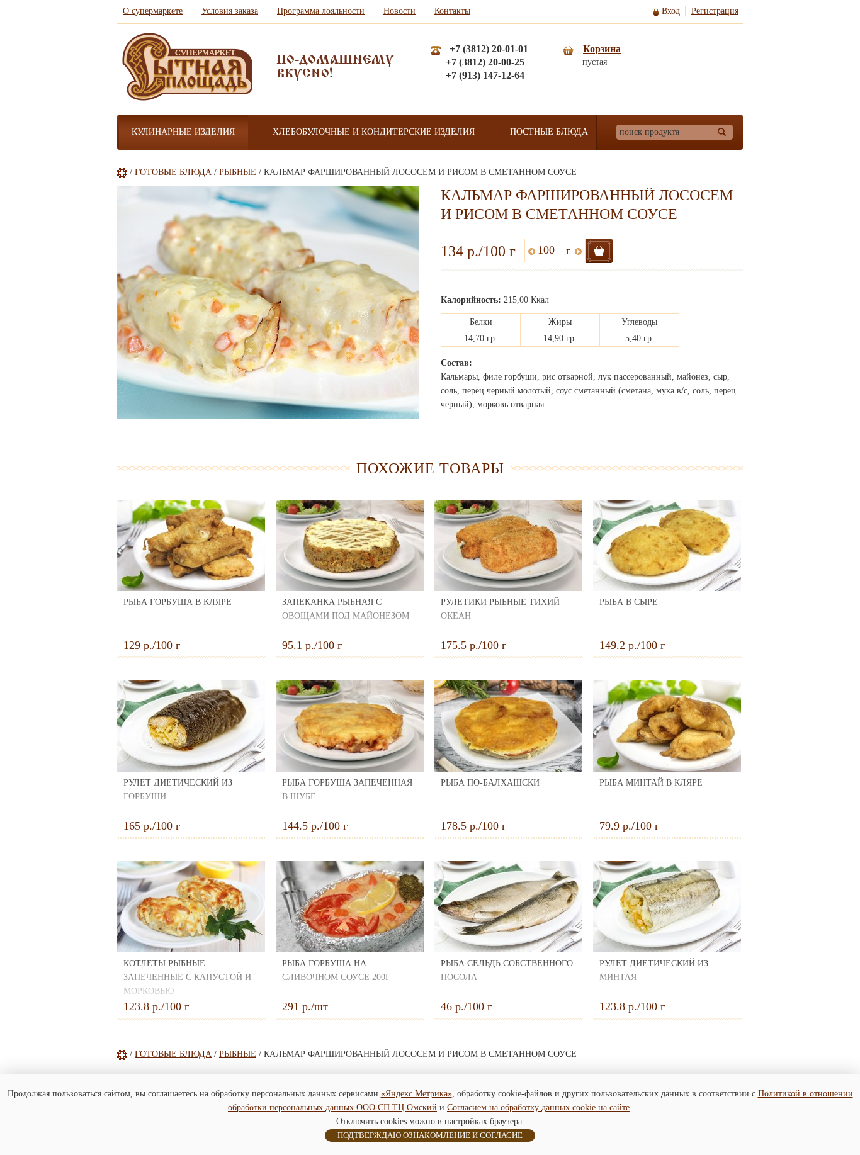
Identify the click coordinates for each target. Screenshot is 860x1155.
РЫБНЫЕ (237, 172)
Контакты (452, 11)
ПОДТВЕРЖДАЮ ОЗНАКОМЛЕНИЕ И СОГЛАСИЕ (430, 1135)
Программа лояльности (321, 11)
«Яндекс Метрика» (416, 1093)
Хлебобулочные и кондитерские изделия (374, 132)
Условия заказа (229, 11)
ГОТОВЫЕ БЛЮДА (173, 172)
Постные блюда (549, 132)
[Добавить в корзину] (599, 251)
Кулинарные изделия (183, 132)
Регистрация (714, 11)
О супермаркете (153, 11)
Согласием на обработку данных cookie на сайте (538, 1107)
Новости (399, 11)
